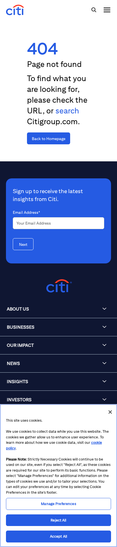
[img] (94, 10)
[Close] (110, 412)
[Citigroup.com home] (58, 286)
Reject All (58, 520)
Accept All (58, 536)
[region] (58, 475)
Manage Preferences (58, 504)
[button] (58, 309)
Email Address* (26, 212)
